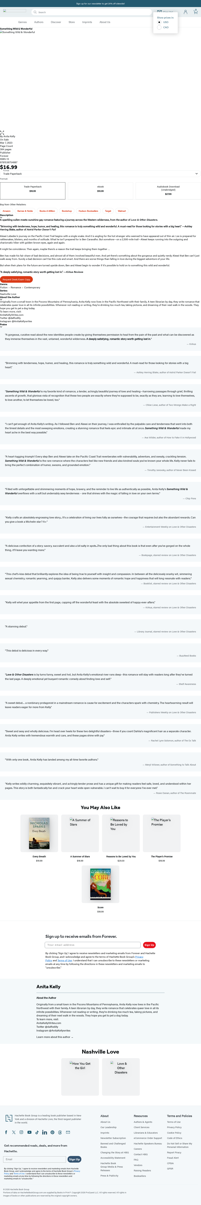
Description (6, 215)
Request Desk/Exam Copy (16, 279)
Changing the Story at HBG (114, 1152)
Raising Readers (142, 1170)
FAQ (136, 1159)
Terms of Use (174, 1121)
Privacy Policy (174, 1127)
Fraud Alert (173, 1157)
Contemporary (32, 287)
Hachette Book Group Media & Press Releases (111, 1166)
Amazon (7, 210)
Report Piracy (174, 1152)
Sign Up (149, 944)
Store (72, 22)
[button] (100, 133)
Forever (4, 156)
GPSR (170, 1168)
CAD (166, 27)
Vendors (138, 1165)
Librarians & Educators (146, 1132)
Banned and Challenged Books (113, 1145)
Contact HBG (141, 1154)
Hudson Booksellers (88, 210)
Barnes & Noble (25, 210)
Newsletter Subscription (113, 1138)
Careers (138, 1148)
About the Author (10, 297)
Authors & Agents (143, 1121)
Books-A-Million (47, 210)
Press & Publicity (109, 1175)
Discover (56, 22)
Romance (16, 287)
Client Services (141, 1127)
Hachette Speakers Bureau (148, 1143)
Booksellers (140, 1175)
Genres (22, 22)
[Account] (185, 12)
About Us (105, 22)
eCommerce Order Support (148, 1138)
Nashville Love (8, 294)
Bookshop (67, 210)
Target (108, 210)
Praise (3, 324)
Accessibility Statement (112, 1157)
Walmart (122, 210)
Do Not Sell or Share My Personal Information (179, 1145)
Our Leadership (108, 1127)
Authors (38, 22)
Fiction (4, 287)
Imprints (87, 22)
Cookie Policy (174, 1132)
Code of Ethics (174, 1138)
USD (165, 22)
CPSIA (170, 1163)
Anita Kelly (9, 136)
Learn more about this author (53, 1037)
